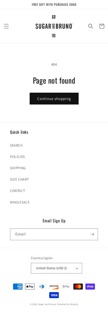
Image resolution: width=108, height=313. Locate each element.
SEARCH (16, 145)
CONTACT (17, 190)
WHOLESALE (19, 202)
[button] (6, 26)
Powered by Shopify (67, 304)
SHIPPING (18, 168)
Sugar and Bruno (47, 304)
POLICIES (17, 156)
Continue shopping (54, 98)
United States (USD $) (51, 268)
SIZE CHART (19, 179)
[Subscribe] (92, 234)
